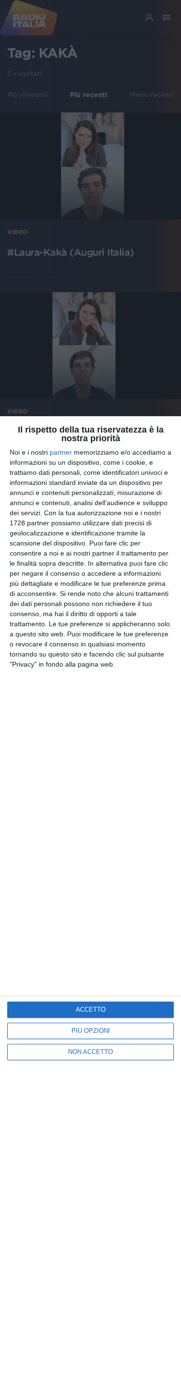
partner (61, 452)
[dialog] (90, 902)
